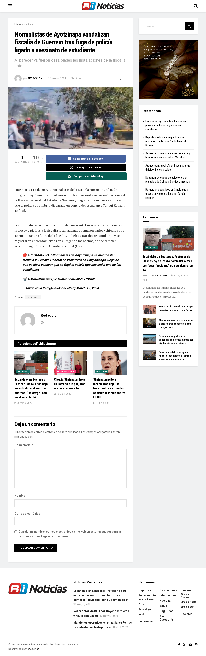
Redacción (35, 78)
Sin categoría (166, 618)
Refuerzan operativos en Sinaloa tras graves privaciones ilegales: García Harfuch (166, 193)
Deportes (145, 590)
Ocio (141, 604)
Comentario (23, 445)
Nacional (29, 24)
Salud (163, 605)
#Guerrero (74, 260)
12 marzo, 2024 (57, 78)
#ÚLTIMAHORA (38, 255)
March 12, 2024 (87, 288)
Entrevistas (146, 621)
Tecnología (145, 609)
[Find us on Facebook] (179, 644)
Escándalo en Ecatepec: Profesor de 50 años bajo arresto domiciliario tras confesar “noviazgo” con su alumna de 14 (31, 388)
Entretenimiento (149, 595)
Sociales (186, 614)
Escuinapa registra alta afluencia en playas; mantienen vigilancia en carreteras (165, 125)
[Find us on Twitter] (184, 644)
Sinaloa (186, 590)
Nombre (21, 495)
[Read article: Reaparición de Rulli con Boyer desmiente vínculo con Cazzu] (149, 309)
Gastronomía (168, 590)
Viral (141, 614)
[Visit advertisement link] (168, 69)
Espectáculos (146, 599)
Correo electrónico (28, 513)
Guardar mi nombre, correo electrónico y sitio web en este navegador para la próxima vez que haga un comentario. (70, 534)
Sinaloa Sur (187, 606)
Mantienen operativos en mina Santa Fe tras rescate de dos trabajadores (176, 324)
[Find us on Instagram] (196, 644)
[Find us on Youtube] (190, 644)
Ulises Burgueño (158, 275)
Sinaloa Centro (185, 596)
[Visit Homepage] (103, 6)
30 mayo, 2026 (24, 403)
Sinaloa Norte (188, 602)
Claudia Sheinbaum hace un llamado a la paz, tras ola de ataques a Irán (70, 384)
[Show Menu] (10, 6)
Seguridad (167, 611)
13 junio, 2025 (63, 394)
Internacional (65, 371)
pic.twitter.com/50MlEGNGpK (73, 279)
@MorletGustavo (39, 279)
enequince (33, 649)
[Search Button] (196, 6)
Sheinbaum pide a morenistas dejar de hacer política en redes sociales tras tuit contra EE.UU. (109, 388)
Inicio (17, 24)
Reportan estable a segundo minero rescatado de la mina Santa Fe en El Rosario (165, 141)
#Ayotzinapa (84, 255)
